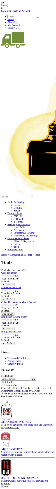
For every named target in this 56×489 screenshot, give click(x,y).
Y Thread (18, 221)
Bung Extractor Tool (11, 331)
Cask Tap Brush (9, 272)
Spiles (17, 244)
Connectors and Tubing (25, 235)
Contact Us (13, 27)
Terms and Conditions (18, 358)
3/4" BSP (18, 216)
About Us (12, 22)
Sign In (4, 11)
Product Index (14, 361)
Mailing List (7, 375)
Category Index (15, 363)
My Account (13, 25)
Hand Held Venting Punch (14, 317)
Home (10, 19)
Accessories (19, 230)
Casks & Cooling (15, 202)
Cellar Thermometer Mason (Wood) (18, 302)
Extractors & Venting (24, 233)
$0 (2, 2)
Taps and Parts (14, 213)
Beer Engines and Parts (18, 224)
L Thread (18, 219)
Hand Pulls (19, 227)
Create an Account (21, 11)
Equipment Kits (15, 249)
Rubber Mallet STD (11, 287)
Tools (16, 246)
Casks (17, 205)
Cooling (18, 207)
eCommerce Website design (14, 390)
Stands (17, 210)
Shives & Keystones (24, 241)
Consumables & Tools (18, 238)
